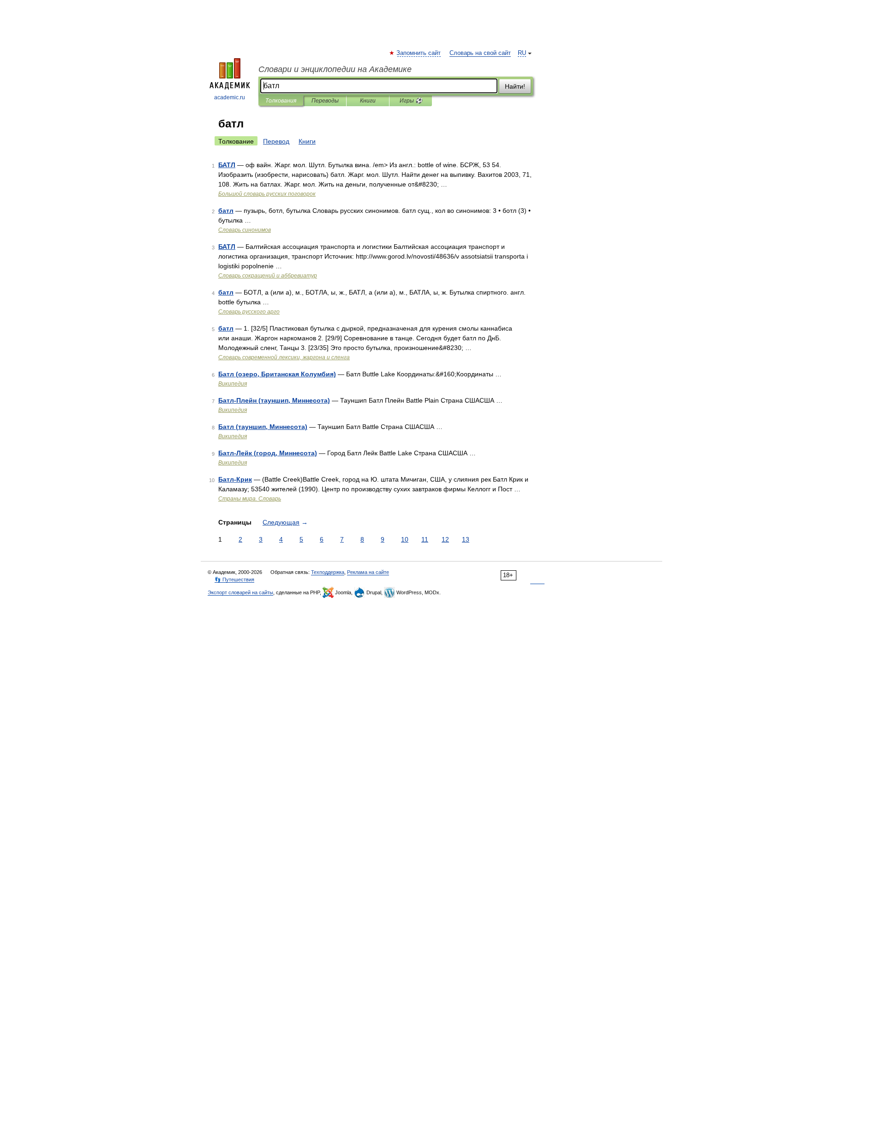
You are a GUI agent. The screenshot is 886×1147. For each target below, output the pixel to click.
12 (445, 539)
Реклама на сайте (368, 572)
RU (522, 53)
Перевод (276, 141)
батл (225, 210)
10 (404, 539)
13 (465, 539)
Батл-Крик (235, 479)
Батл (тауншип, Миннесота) (262, 426)
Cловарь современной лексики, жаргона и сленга (284, 357)
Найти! (515, 86)
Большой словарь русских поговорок (267, 194)
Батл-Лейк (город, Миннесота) (267, 453)
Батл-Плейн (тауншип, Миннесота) (274, 400)
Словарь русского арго (249, 311)
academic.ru (229, 97)
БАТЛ (226, 165)
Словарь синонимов (244, 230)
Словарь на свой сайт (480, 53)
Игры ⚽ (411, 100)
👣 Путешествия (234, 579)
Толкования (280, 100)
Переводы (325, 100)
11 (424, 539)
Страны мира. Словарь (249, 498)
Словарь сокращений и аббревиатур (267, 275)
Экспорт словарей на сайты (240, 592)
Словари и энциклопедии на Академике (335, 69)
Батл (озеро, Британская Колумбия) (277, 374)
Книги (368, 100)
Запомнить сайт (419, 53)
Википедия (232, 383)
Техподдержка (327, 572)
